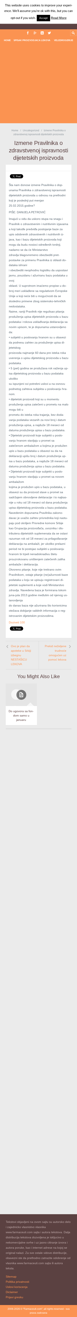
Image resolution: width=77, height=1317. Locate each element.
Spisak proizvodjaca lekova (32, 40)
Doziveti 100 (17, 622)
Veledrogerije (63, 40)
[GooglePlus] (35, 33)
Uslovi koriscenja (17, 1287)
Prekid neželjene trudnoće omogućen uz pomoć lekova (55, 652)
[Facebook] (27, 33)
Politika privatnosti (17, 1281)
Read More (59, 18)
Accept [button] (43, 18)
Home (7, 40)
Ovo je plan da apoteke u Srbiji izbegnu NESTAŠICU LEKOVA (21, 655)
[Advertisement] (38, 84)
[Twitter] (49, 33)
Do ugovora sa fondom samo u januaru (21, 715)
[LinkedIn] (42, 33)
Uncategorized (31, 130)
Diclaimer (12, 1292)
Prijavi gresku (14, 1297)
